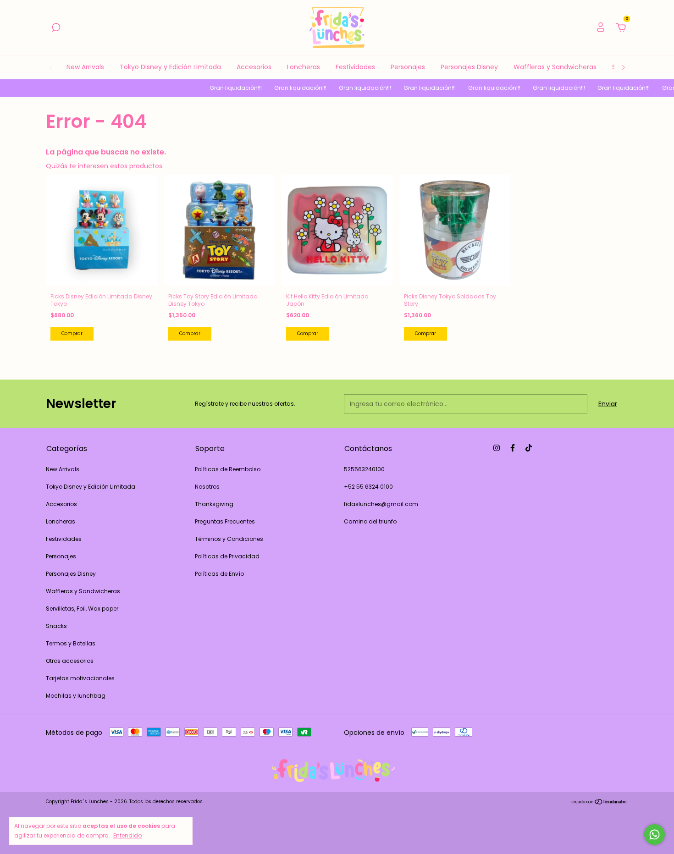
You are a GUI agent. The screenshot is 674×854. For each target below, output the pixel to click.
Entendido (127, 835)
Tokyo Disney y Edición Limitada (170, 67)
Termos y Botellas (70, 643)
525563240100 (364, 469)
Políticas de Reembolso (227, 469)
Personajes (408, 67)
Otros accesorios (70, 661)
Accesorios (254, 67)
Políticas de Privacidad (227, 556)
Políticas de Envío (219, 574)
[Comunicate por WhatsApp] (654, 834)
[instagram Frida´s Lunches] (496, 448)
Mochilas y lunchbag (75, 696)
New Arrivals (85, 67)
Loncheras (303, 67)
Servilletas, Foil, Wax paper (82, 608)
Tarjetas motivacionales (80, 678)
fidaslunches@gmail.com (381, 504)
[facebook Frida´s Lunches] (512, 448)
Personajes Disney (469, 67)
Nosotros (207, 486)
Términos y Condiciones (229, 539)
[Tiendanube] (599, 802)
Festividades (355, 67)
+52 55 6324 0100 (368, 486)
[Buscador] (56, 28)
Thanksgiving (214, 504)
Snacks (56, 626)
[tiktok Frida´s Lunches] (528, 448)
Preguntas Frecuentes (225, 521)
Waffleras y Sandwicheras (555, 67)
